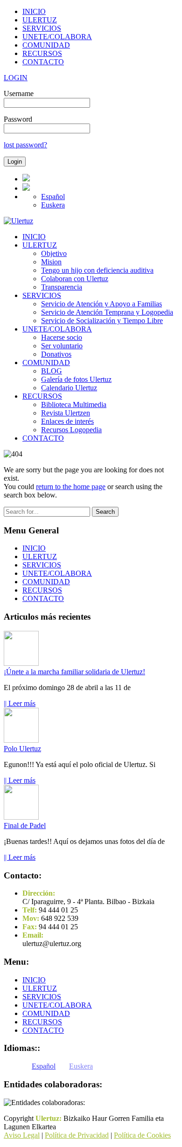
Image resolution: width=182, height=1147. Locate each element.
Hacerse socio (61, 337)
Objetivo (54, 253)
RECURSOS (42, 53)
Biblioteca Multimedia (73, 404)
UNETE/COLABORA (57, 37)
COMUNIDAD (46, 45)
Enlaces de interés (67, 421)
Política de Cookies (142, 1135)
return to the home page (70, 487)
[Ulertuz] (18, 221)
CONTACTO (43, 62)
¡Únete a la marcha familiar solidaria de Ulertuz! (74, 672)
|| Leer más (19, 703)
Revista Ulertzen (65, 413)
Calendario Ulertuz (69, 388)
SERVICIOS (41, 28)
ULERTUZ (39, 20)
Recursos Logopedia (71, 430)
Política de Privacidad (77, 1135)
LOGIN (16, 78)
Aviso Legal (22, 1135)
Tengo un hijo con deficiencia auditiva (97, 270)
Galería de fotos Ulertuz (76, 379)
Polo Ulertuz (22, 749)
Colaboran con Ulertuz (74, 279)
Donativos (56, 354)
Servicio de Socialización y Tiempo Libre (102, 321)
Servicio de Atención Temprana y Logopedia (107, 312)
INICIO (34, 11)
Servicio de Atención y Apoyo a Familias (101, 304)
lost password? (25, 145)
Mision (51, 262)
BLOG (51, 371)
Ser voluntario (62, 346)
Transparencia (61, 287)
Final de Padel (25, 825)
